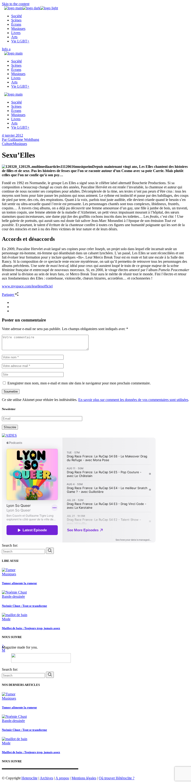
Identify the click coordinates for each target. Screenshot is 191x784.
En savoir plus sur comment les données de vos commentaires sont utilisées (133, 400)
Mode (6, 619)
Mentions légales (84, 778)
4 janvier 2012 (12, 135)
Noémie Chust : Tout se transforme (24, 606)
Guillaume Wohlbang (20, 140)
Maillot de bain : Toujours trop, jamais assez (31, 628)
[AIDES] (9, 435)
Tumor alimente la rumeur (19, 583)
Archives (46, 778)
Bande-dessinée (13, 596)
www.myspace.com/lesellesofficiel (27, 286)
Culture (7, 144)
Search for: (10, 545)
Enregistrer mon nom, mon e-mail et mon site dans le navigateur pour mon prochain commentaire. (79, 383)
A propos (62, 778)
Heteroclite (29, 778)
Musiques (20, 144)
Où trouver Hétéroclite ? (116, 778)
